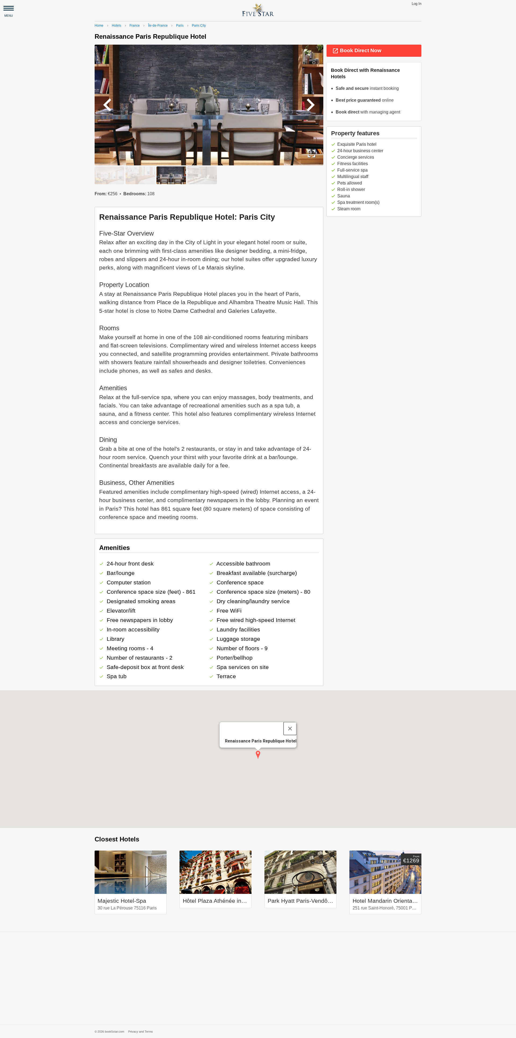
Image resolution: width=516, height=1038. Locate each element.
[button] (258, 755)
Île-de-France (158, 25)
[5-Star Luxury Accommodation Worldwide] (258, 9)
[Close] (290, 728)
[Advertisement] (258, 978)
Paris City (199, 25)
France (135, 25)
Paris (180, 25)
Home (99, 25)
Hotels (116, 25)
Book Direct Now (356, 51)
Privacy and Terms (140, 1031)
